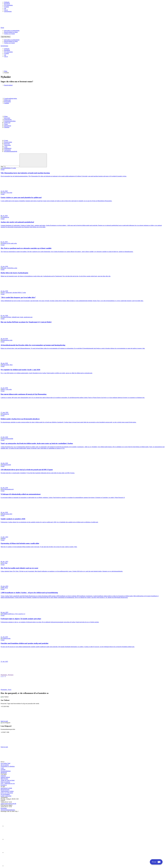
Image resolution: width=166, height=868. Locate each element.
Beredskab (7, 3)
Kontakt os (4, 785)
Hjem (5, 71)
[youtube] (17, 866)
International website (6, 788)
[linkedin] (17, 826)
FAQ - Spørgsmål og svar (8, 783)
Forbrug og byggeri (9, 33)
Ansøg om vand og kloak (8, 780)
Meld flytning (4, 779)
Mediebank (4, 772)
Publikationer (7, 148)
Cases (5, 146)
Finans (6, 124)
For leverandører (5, 794)
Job (5, 8)
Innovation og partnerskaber (11, 30)
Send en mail (4, 721)
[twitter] (17, 852)
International (7, 125)
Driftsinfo (6, 2)
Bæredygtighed (8, 85)
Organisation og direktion (8, 766)
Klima (6, 116)
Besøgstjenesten (5, 789)
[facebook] (17, 839)
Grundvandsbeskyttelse (10, 98)
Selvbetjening (8, 11)
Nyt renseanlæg (8, 5)
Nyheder (6, 6)
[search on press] (33, 160)
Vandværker (7, 145)
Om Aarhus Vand (5, 763)
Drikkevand (7, 100)
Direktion (6, 127)
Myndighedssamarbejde (10, 151)
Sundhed (6, 103)
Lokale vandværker (6, 796)
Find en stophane (5, 782)
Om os (6, 10)
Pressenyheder (8, 142)
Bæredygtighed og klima (11, 32)
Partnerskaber (8, 119)
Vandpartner (7, 150)
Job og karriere (5, 765)
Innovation (7, 118)
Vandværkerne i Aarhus (7, 791)
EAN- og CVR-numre (7, 792)
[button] (6, 37)
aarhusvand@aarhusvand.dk (8, 803)
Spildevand (7, 122)
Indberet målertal (5, 777)
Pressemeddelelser (6, 771)
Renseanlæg (7, 101)
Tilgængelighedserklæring (8, 810)
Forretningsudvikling (10, 121)
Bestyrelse (7, 143)
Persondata (4, 808)
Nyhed (6, 140)
